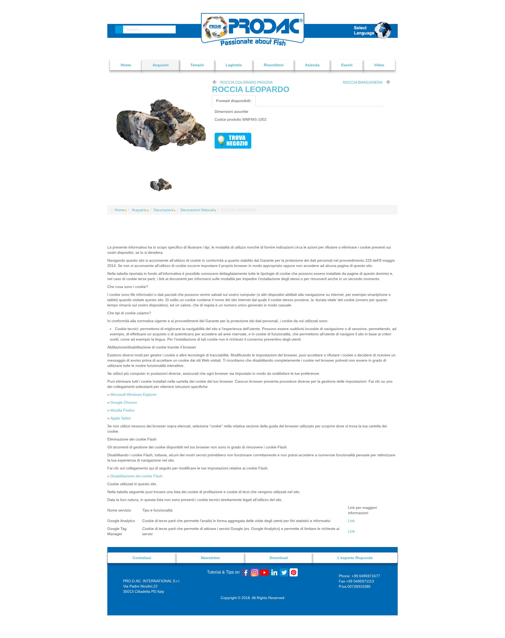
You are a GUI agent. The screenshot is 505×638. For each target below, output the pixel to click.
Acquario (139, 210)
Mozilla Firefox (122, 410)
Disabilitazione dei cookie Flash (136, 476)
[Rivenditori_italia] (233, 140)
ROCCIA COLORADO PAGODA (246, 82)
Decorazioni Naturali (197, 210)
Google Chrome (123, 402)
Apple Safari (120, 418)
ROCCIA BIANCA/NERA (362, 82)
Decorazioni (163, 210)
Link (351, 521)
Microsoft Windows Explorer (133, 394)
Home (120, 210)
